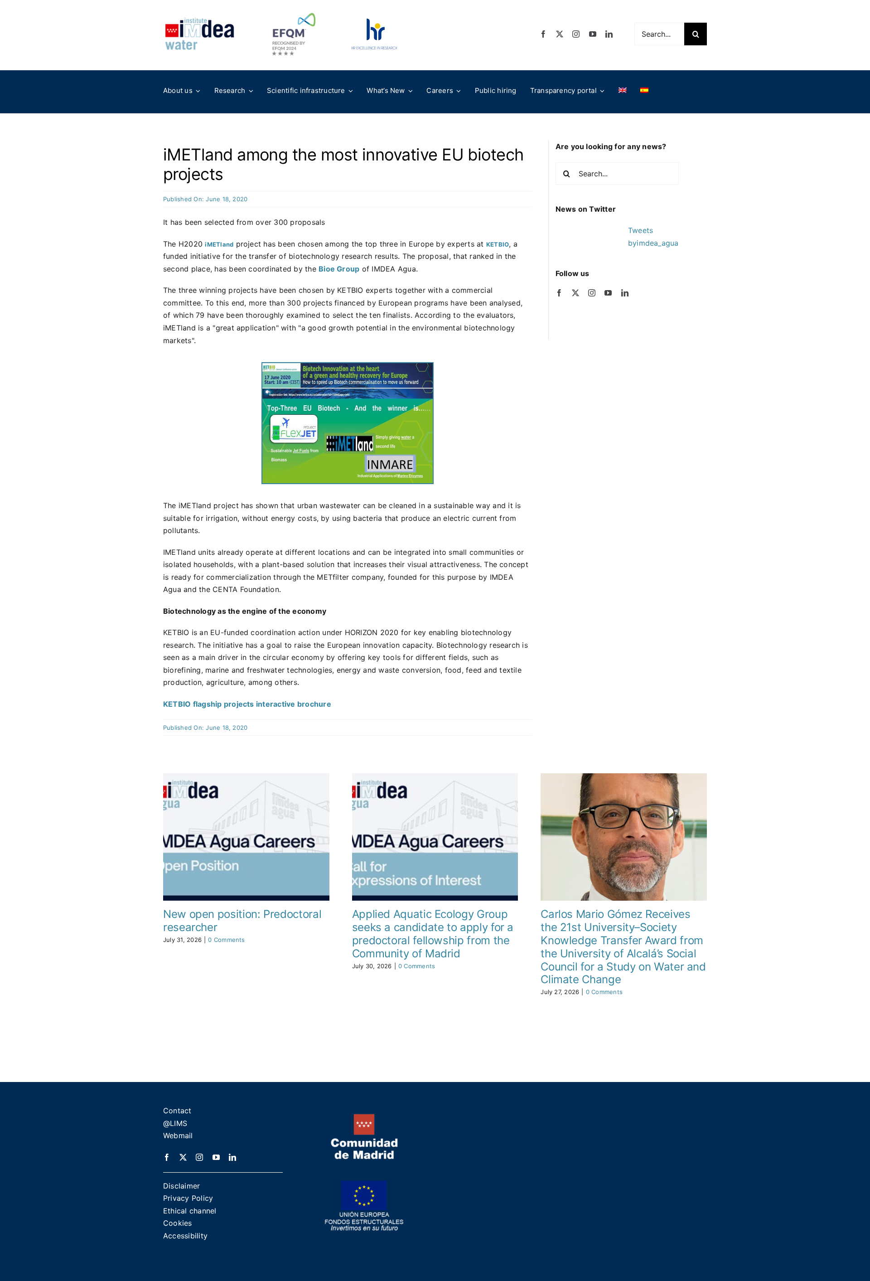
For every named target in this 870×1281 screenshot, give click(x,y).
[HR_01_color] (374, 22)
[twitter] (559, 34)
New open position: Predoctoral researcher (242, 920)
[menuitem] (623, 90)
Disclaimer (181, 1185)
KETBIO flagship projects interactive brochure (247, 703)
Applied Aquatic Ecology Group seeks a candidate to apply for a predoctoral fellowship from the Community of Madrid (432, 933)
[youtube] (592, 34)
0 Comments (226, 939)
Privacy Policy (188, 1198)
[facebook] (543, 34)
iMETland (219, 244)
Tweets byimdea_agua (653, 236)
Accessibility (185, 1235)
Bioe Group (339, 268)
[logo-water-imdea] (199, 20)
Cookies (177, 1223)
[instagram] (576, 34)
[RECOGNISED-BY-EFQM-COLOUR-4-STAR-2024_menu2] (293, 10)
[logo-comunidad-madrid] (364, 1117)
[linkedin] (609, 34)
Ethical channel (190, 1210)
